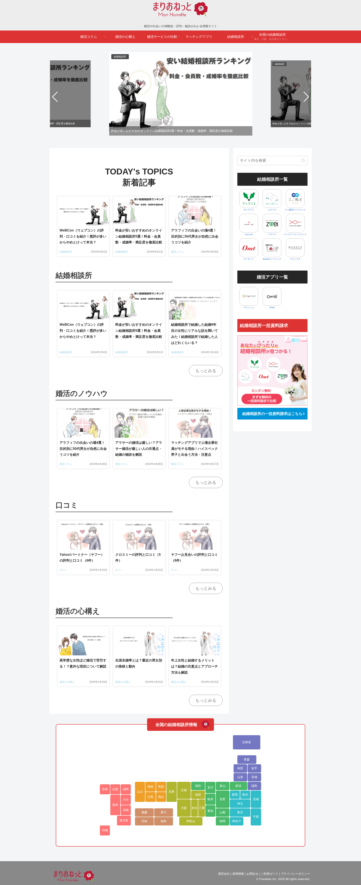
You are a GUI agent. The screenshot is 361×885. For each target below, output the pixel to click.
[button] (55, 96)
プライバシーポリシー (295, 873)
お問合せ (252, 873)
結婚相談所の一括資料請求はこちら (272, 414)
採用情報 (238, 873)
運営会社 (224, 873)
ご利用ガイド (269, 873)
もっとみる (205, 370)
